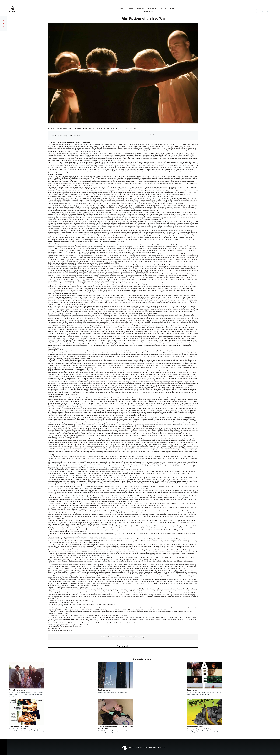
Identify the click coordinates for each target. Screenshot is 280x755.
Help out (139, 747)
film (117, 637)
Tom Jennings (139, 637)
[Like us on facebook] (3, 26)
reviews (123, 637)
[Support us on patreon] (3, 23)
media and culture (108, 637)
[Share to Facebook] (151, 134)
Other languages (150, 747)
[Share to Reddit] (153, 134)
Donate (131, 747)
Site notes (161, 747)
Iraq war (130, 637)
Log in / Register (148, 11)
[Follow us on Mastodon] (3, 20)
